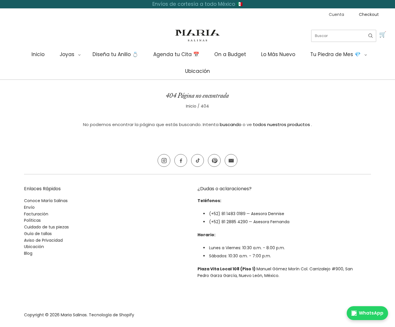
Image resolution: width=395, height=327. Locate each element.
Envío (29, 207)
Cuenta (336, 14)
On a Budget (230, 54)
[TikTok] (197, 160)
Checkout (369, 14)
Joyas (67, 54)
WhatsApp (371, 313)
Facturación (36, 214)
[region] (197, 4)
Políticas (32, 220)
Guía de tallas (38, 234)
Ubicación (197, 71)
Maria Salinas (74, 315)
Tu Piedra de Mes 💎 (335, 54)
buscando (230, 124)
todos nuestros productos (281, 124)
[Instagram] (164, 160)
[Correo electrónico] (231, 160)
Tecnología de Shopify (111, 315)
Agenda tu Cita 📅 (176, 54)
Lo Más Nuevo (278, 54)
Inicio (38, 54)
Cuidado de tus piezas (46, 227)
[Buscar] (370, 36)
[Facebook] (180, 160)
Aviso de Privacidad (43, 240)
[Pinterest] (214, 160)
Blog (28, 253)
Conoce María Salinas (46, 201)
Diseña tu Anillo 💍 (115, 54)
